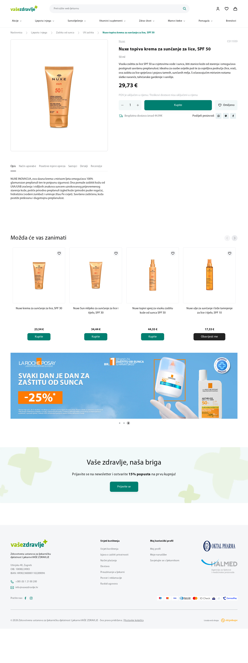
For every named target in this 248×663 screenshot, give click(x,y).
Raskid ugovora (109, 583)
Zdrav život (145, 21)
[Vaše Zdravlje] (24, 8)
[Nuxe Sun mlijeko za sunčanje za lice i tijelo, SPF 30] (96, 275)
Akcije (15, 21)
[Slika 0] (59, 95)
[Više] (124, 386)
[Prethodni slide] (227, 238)
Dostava (104, 566)
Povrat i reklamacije (111, 578)
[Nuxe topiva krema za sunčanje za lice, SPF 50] (219, 546)
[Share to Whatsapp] (218, 116)
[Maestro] (160, 598)
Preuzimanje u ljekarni (112, 572)
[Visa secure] (214, 598)
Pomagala (204, 21)
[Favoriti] (226, 9)
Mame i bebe (175, 21)
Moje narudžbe (158, 554)
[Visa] (175, 598)
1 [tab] (119, 423)
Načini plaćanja (108, 560)
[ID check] (201, 598)
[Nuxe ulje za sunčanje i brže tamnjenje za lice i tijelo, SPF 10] (209, 275)
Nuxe (122, 41)
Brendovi (231, 21)
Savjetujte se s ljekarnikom (164, 560)
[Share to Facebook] (233, 116)
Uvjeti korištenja (109, 549)
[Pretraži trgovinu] (184, 9)
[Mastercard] (167, 598)
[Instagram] (31, 598)
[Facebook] (25, 598)
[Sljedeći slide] (234, 238)
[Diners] (185, 598)
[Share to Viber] (226, 116)
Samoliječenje (75, 21)
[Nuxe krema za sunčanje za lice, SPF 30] (39, 275)
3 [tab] (128, 423)
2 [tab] (124, 423)
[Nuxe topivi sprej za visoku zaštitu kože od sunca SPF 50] (153, 275)
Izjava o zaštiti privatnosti (114, 554)
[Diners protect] (219, 598)
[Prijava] (218, 9)
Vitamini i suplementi (111, 21)
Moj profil (155, 549)
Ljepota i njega (43, 21)
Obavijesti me (209, 336)
